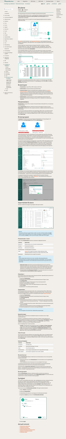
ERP (5, 60)
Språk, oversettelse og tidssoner (8, 93)
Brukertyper (58, 10)
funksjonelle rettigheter (35, 41)
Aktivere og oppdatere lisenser (26, 430)
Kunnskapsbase (7, 50)
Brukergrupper (58, 13)
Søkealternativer (7, 19)
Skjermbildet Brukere (59, 14)
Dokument (6, 29)
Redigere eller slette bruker (8, 83)
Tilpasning (6, 62)
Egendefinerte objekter (9, 38)
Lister (6, 75)
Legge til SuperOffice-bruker (8, 80)
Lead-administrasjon (8, 46)
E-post (6, 31)
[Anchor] (17, 85)
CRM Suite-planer (23, 432)
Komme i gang (7, 15)
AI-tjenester (7, 55)
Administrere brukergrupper (8, 87)
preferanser (35, 176)
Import (6, 90)
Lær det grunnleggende (9, 17)
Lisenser (6, 71)
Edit (60, 3)
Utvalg (6, 40)
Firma (6, 23)
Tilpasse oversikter (46, 293)
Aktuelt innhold (58, 17)
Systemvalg (7, 74)
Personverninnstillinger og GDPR (8, 53)
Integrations (25, 1)
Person (6, 25)
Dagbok (6, 27)
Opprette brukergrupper (25, 428)
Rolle (7, 88)
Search (58, 1)
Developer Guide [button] (49, 1)
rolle (20, 41)
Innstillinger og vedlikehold (9, 3)
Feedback (55, 3)
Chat (5, 42)
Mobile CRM (7, 48)
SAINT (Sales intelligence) (7, 58)
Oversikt (6, 11)
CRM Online (33, 1)
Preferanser (7, 72)
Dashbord (6, 21)
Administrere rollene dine (25, 426)
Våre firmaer (8, 84)
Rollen (26, 251)
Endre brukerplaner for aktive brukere (27, 429)
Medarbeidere (58, 11)
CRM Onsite (40, 1)
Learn (18, 1)
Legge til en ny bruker (24, 427)
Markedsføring (7, 44)
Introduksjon (27, 3)
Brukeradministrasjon (20, 3)
